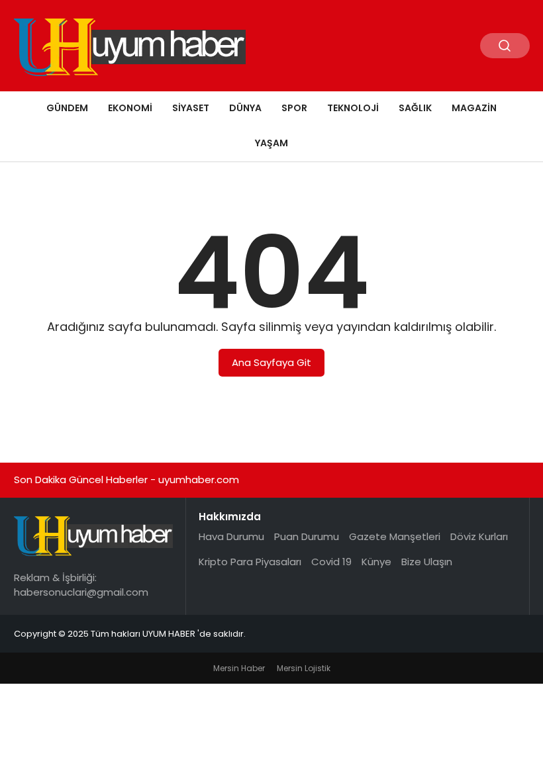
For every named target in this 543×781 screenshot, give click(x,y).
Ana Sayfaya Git (271, 362)
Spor (294, 108)
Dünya (245, 108)
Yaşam (271, 143)
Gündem (67, 108)
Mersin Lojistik (303, 668)
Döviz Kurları (479, 536)
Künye (376, 562)
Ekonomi (130, 108)
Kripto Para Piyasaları (250, 562)
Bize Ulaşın (426, 562)
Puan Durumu (306, 536)
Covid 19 (331, 562)
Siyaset (190, 108)
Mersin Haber (239, 668)
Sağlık (415, 108)
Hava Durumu (231, 536)
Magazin (474, 108)
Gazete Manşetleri (394, 536)
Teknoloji (353, 108)
